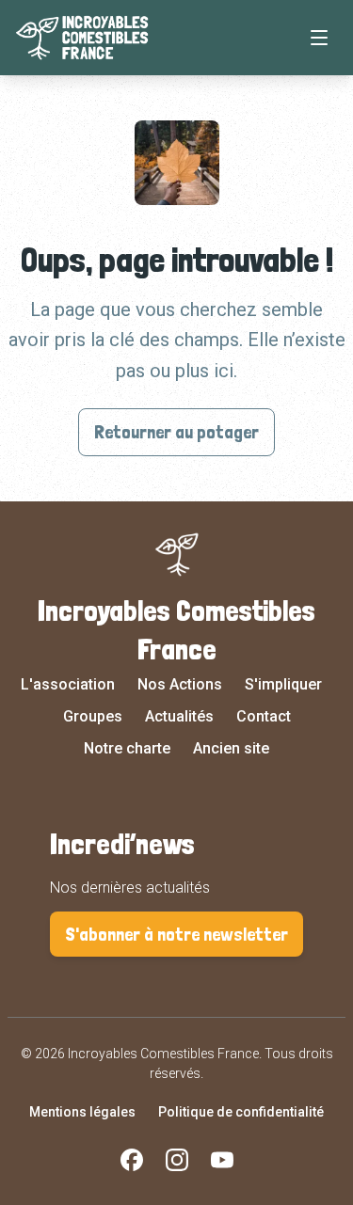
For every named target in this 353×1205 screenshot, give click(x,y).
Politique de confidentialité (241, 1111)
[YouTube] (222, 1160)
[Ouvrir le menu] (319, 37)
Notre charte (127, 748)
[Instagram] (177, 1160)
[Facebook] (132, 1160)
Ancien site (231, 748)
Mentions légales (82, 1111)
